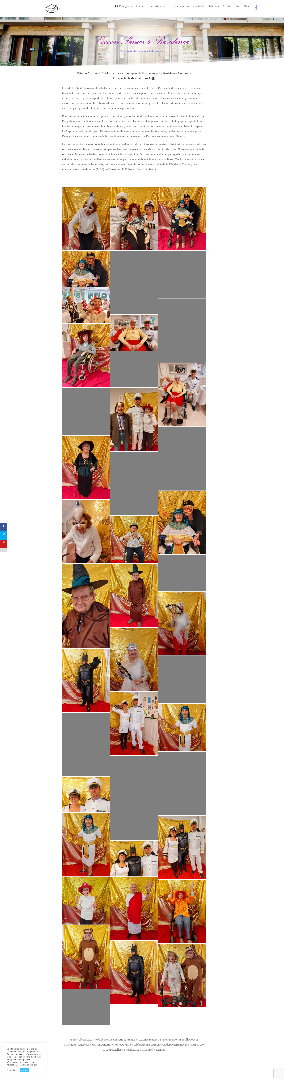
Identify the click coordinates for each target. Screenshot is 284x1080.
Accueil (140, 6)
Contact (228, 6)
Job (238, 6)
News (247, 6)
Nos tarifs (198, 6)
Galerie (212, 6)
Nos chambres (180, 6)
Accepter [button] (24, 1070)
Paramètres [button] (12, 1070)
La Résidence (157, 6)
